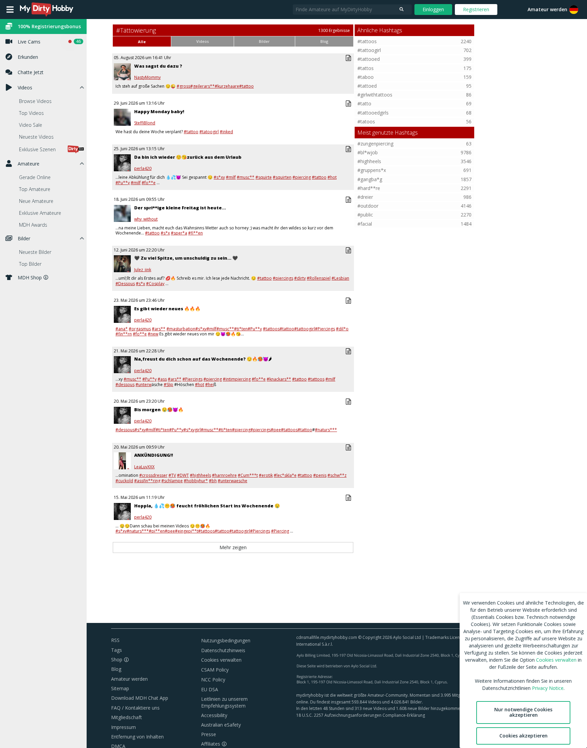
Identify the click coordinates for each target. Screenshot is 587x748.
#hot (332, 177)
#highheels (200, 475)
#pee (276, 430)
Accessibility (214, 715)
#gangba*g (369, 179)
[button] (574, 9)
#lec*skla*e (285, 475)
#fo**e (149, 183)
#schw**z (336, 475)
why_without (146, 219)
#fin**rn (123, 334)
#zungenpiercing (375, 143)
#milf (231, 177)
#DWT (183, 475)
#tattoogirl (304, 329)
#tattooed (368, 59)
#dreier (365, 197)
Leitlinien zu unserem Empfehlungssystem (224, 702)
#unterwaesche (232, 481)
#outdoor (367, 206)
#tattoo (246, 86)
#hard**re (368, 188)
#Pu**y (122, 183)
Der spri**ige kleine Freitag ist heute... (180, 208)
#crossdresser (153, 475)
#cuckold (124, 481)
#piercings (283, 278)
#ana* (121, 329)
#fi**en (195, 233)
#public (365, 214)
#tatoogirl (209, 132)
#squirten (282, 177)
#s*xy (219, 177)
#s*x (165, 233)
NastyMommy (147, 77)
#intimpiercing (237, 379)
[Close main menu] (10, 9)
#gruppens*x (371, 170)
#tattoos (271, 329)
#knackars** (279, 379)
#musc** (245, 177)
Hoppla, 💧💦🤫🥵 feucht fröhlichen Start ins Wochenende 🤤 (207, 506)
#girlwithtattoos (374, 94)
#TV (172, 475)
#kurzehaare (227, 86)
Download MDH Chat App (139, 698)
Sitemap (120, 688)
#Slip (168, 384)
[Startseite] (47, 9)
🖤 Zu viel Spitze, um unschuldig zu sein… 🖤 (186, 258)
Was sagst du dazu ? (158, 66)
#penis (319, 475)
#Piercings (325, 329)
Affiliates (210, 744)
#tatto (364, 103)
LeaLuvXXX (144, 467)
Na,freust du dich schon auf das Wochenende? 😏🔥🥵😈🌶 (203, 359)
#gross (183, 86)
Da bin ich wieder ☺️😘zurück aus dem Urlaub (188, 157)
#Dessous (125, 283)
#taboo (365, 77)
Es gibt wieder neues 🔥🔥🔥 (167, 309)
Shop (116, 659)
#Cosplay (155, 283)
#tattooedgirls (373, 112)
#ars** (158, 329)
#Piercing (280, 531)
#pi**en (157, 531)
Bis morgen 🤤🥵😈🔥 (158, 409)
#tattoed (367, 86)
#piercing (301, 177)
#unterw (144, 384)
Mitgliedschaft (126, 717)
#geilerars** (202, 86)
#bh (213, 481)
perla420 (143, 168)
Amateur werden (547, 9)
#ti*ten (241, 329)
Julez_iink (142, 270)
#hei (209, 384)
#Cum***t (248, 475)
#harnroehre (224, 475)
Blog (116, 669)
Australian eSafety (221, 724)
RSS (115, 640)
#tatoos (366, 121)
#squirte (263, 177)
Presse (208, 734)
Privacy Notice (548, 688)
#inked (226, 132)
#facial (364, 224)
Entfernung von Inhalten (137, 736)
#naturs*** (326, 430)
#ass (162, 379)
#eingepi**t (186, 531)
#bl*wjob (367, 152)
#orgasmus (140, 329)
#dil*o (342, 329)
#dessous (125, 384)
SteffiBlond (144, 123)
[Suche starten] (401, 9)
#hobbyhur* (196, 481)
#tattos (365, 68)
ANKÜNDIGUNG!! (153, 455)
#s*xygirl (192, 430)
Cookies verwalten (221, 660)
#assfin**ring (147, 481)
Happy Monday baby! (159, 111)
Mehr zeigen (233, 547)
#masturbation (180, 329)
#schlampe (172, 481)
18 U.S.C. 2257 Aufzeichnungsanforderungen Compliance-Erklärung (360, 715)
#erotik (266, 475)
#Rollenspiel (319, 278)
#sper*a (179, 233)
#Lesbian (340, 278)
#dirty (300, 278)
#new (153, 334)
